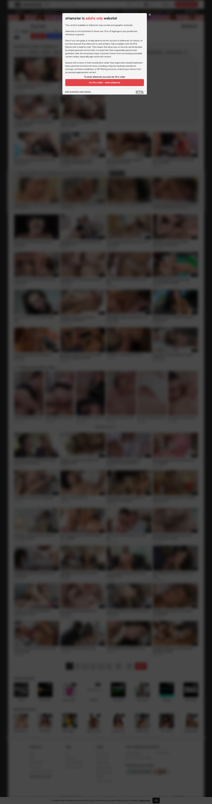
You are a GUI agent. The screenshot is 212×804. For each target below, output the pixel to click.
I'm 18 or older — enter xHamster (104, 82)
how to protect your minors (78, 92)
